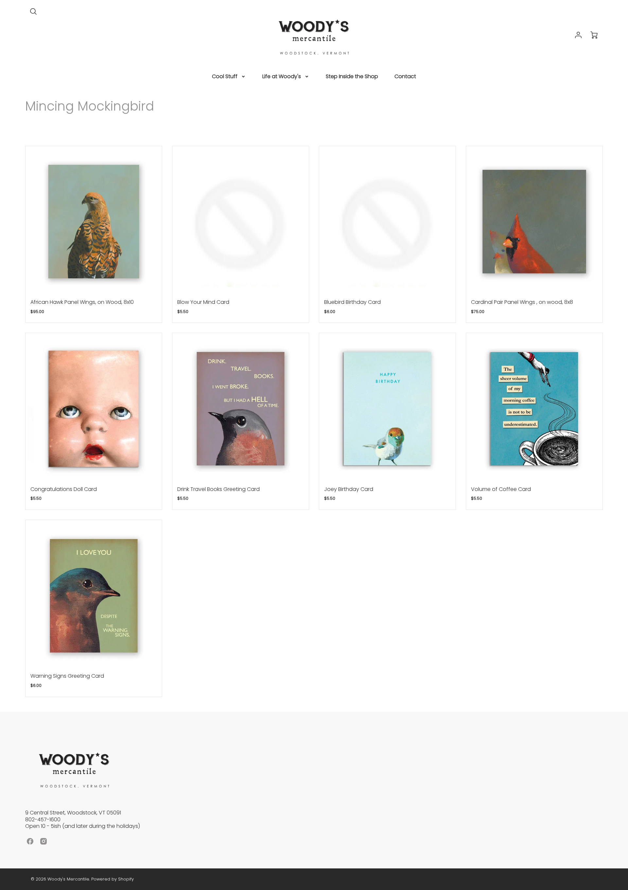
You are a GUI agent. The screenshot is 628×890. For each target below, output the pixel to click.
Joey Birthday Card (348, 489)
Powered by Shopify (112, 879)
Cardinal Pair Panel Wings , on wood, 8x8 (522, 302)
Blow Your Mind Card (203, 302)
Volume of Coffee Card (501, 489)
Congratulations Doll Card (63, 489)
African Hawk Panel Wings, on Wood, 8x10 (82, 302)
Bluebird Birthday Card (352, 302)
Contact (405, 76)
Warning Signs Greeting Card (67, 676)
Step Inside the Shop (352, 76)
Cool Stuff (224, 76)
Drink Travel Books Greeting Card (218, 489)
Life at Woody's (281, 76)
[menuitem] (229, 77)
